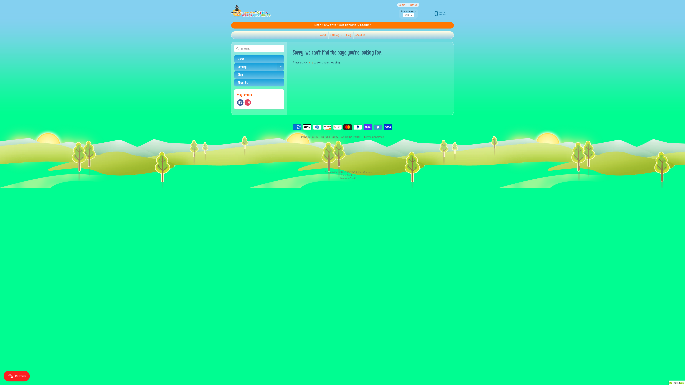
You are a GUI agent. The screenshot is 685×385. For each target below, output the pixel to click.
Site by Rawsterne (348, 175)
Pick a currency (408, 11)
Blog (348, 35)
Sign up (413, 5)
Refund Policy (329, 136)
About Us (360, 35)
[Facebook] (240, 102)
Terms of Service (374, 136)
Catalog (337, 36)
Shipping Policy (350, 136)
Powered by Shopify (348, 178)
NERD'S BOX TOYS (347, 172)
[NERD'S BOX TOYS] (251, 11)
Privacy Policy (309, 136)
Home (323, 35)
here (310, 62)
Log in (402, 5)
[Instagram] (248, 102)
